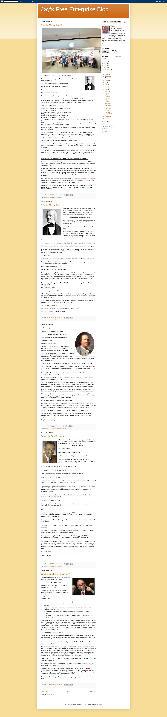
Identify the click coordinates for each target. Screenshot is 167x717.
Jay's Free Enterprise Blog (75, 9)
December (108, 69)
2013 (105, 65)
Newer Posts (44, 691)
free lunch (65, 428)
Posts (105, 129)
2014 (105, 63)
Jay (114, 26)
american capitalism (50, 197)
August (107, 80)
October (107, 74)
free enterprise (58, 197)
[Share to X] (69, 195)
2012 (105, 68)
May (106, 87)
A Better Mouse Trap (50, 205)
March (107, 91)
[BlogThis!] (67, 195)
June (106, 84)
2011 (105, 121)
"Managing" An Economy (52, 436)
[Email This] (65, 195)
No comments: (58, 194)
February (107, 116)
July (106, 82)
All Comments (108, 132)
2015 (105, 61)
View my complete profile (108, 44)
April (106, 89)
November (108, 72)
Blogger (100, 704)
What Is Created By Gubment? (55, 574)
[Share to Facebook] (71, 195)
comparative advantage (87, 178)
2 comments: (58, 426)
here (66, 86)
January (107, 118)
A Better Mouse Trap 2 (51, 25)
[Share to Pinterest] (72, 195)
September (108, 76)
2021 (105, 59)
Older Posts (92, 691)
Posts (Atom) (51, 694)
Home (68, 691)
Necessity (45, 327)
